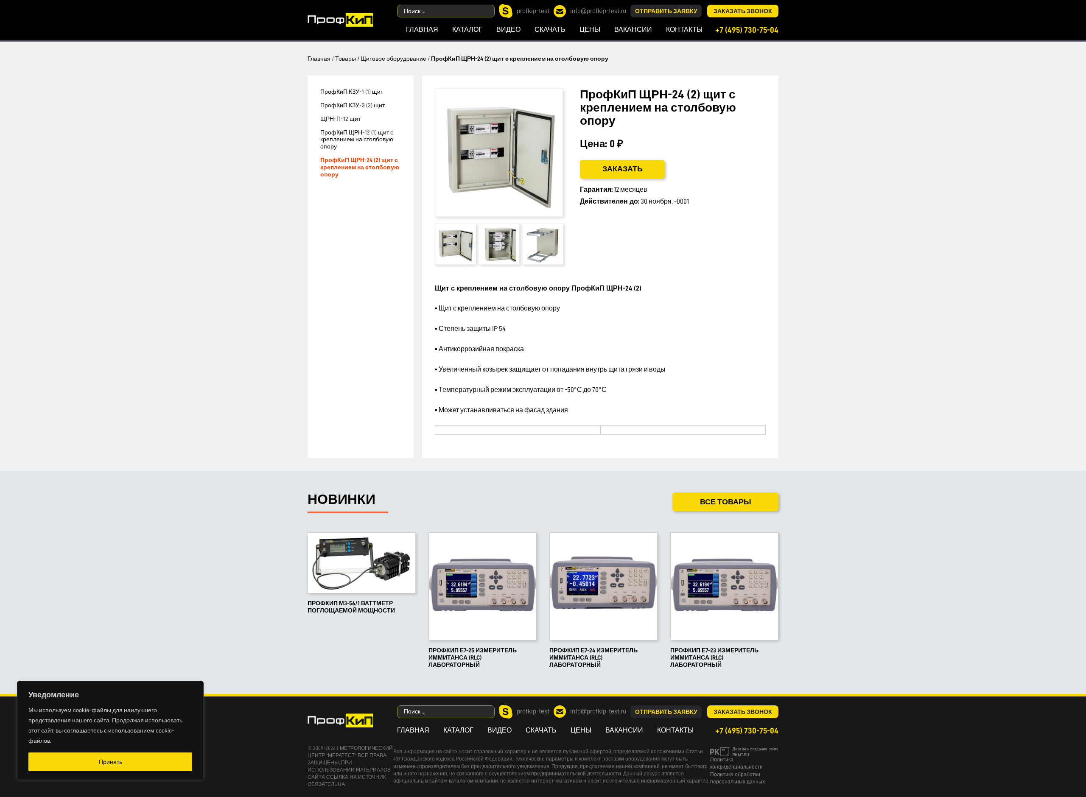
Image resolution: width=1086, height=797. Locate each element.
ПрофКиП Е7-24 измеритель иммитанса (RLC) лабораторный (593, 657)
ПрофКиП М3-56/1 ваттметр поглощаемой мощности (351, 606)
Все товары (725, 502)
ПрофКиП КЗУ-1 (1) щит (351, 92)
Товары (345, 59)
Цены (589, 29)
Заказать (622, 169)
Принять (110, 762)
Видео (508, 29)
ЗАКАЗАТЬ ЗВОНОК (743, 11)
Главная (422, 29)
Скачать (550, 29)
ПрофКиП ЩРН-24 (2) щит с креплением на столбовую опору (359, 167)
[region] (110, 730)
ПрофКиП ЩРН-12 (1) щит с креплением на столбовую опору (356, 139)
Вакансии (633, 29)
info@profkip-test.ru (598, 11)
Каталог (467, 29)
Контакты (684, 29)
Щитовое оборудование (393, 59)
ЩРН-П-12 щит (340, 119)
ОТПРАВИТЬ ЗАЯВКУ (666, 11)
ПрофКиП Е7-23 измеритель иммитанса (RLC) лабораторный (714, 657)
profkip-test (533, 11)
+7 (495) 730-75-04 (746, 30)
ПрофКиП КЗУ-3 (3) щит (352, 105)
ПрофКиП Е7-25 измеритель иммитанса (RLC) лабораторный (472, 657)
